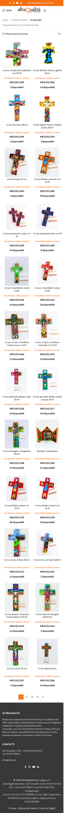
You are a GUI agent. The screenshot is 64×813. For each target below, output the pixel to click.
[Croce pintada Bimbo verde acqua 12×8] (47, 380)
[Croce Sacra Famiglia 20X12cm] (47, 597)
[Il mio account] (45, 10)
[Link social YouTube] (17, 3)
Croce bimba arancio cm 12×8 (47, 181)
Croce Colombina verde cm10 (16, 289)
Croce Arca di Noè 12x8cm (47, 560)
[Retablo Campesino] (47, 434)
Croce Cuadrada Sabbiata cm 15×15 (17, 72)
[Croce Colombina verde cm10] (16, 271)
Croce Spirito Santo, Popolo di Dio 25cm (47, 126)
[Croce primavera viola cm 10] (16, 216)
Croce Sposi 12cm (47, 668)
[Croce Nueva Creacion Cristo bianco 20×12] (16, 597)
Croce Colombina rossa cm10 (47, 289)
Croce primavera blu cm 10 (47, 233)
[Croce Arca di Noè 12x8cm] (47, 543)
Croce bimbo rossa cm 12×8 (17, 507)
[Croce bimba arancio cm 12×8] (47, 162)
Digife (52, 808)
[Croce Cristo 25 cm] (16, 651)
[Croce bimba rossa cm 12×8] (47, 488)
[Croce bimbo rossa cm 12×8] (16, 488)
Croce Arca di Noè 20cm (17, 560)
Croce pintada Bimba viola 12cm (17, 398)
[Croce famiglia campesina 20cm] (16, 434)
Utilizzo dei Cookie (27, 808)
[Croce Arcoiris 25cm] (16, 108)
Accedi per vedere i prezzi (16, 78)
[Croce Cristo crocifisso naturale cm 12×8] (47, 325)
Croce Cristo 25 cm (17, 668)
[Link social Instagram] (13, 3)
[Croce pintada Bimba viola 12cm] (16, 380)
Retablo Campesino (47, 451)
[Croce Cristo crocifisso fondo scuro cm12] (16, 325)
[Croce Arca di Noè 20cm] (16, 543)
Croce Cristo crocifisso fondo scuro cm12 (17, 344)
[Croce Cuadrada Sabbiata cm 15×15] (16, 53)
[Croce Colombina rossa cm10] (47, 271)
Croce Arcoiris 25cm (17, 124)
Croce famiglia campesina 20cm (17, 452)
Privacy (12, 808)
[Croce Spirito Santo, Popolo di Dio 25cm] (47, 108)
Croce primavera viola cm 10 (17, 235)
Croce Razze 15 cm (17, 179)
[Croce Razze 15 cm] (16, 162)
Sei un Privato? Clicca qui (41, 3)
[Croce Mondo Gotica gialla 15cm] (47, 53)
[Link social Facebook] (10, 3)
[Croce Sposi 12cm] (47, 651)
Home (5, 20)
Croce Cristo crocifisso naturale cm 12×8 (47, 344)
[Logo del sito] (29, 10)
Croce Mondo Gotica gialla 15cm (47, 72)
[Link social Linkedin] (21, 3)
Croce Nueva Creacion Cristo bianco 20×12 (17, 616)
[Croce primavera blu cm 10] (47, 216)
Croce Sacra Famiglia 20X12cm (47, 616)
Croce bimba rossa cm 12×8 (47, 507)
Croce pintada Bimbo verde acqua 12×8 (47, 398)
